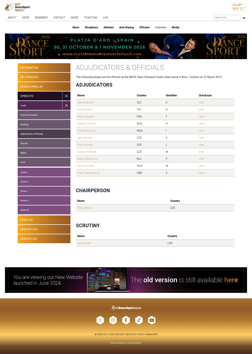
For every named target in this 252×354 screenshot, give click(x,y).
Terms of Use (122, 334)
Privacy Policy (137, 334)
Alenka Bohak (85, 102)
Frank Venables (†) (88, 173)
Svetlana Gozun (86, 130)
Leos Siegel (84, 243)
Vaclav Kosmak (86, 151)
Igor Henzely (84, 137)
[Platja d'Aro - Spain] (126, 46)
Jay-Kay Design (134, 342)
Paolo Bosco (85, 109)
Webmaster (151, 334)
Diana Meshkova (87, 158)
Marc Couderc (85, 116)
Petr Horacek (85, 144)
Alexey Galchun (86, 123)
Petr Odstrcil (84, 208)
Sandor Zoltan (85, 165)
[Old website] (126, 280)
